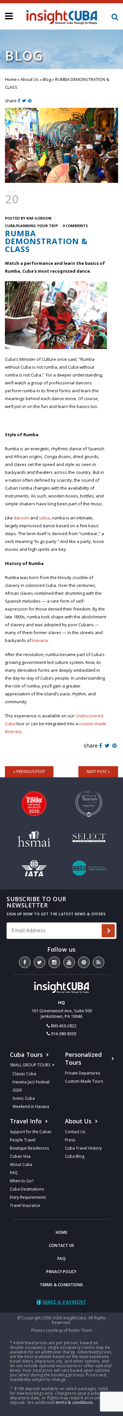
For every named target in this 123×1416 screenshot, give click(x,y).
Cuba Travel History (83, 1148)
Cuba (10, 225)
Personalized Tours (83, 1058)
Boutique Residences (29, 1148)
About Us (30, 79)
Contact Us (75, 1132)
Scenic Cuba (23, 1098)
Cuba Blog (74, 1156)
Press (70, 1140)
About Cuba (21, 1164)
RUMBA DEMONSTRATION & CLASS (46, 241)
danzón (21, 518)
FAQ (14, 1172)
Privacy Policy (61, 1271)
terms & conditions (74, 1402)
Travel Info (26, 1121)
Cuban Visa (20, 1156)
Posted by (28, 218)
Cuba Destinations (27, 1189)
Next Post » (98, 771)
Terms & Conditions (61, 1285)
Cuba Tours (26, 1054)
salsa (44, 518)
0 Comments (75, 225)
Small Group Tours (30, 1065)
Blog (47, 79)
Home (11, 79)
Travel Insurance (25, 1205)
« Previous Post (29, 771)
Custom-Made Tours (84, 1081)
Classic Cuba (24, 1074)
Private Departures (82, 1073)
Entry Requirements (28, 1197)
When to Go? (21, 1181)
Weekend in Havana (30, 1106)
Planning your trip (37, 225)
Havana (40, 640)
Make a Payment (64, 1302)
